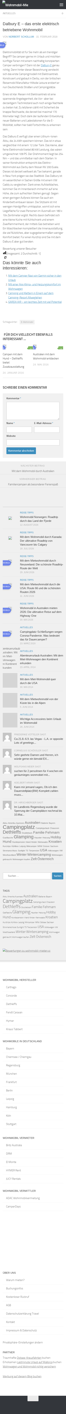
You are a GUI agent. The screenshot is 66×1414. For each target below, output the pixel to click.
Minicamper (31, 846)
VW (61, 850)
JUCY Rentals (13, 1178)
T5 (27, 850)
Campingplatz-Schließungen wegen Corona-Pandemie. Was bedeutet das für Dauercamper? (41, 635)
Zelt (34, 859)
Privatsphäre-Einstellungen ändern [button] (23, 1342)
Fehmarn (52, 832)
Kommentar (13, 398)
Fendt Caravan (14, 1012)
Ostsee (46, 846)
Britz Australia (14, 1145)
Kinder (34, 842)
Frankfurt (11, 1082)
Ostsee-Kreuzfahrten (29, 1357)
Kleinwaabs (43, 842)
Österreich (45, 859)
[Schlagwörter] (55, 505)
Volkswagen (53, 850)
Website (11, 436)
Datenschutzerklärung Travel (22, 1313)
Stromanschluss (10, 850)
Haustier (38, 838)
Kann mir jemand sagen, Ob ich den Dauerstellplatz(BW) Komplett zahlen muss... (36, 790)
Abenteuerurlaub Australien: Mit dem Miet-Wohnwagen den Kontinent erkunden (41, 659)
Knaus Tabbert (14, 1029)
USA (43, 850)
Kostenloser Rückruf (17, 1297)
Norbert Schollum (21, 36)
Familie (39, 832)
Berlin (9, 1090)
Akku (5, 823)
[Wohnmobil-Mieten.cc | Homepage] (19, 5)
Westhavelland (9, 855)
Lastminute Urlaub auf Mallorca (34, 1362)
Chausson (54, 828)
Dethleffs (12, 832)
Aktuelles (9, 13)
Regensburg (13, 1065)
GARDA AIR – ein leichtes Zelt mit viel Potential (35, 302)
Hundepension (18, 842)
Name (10, 423)
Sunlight (21, 850)
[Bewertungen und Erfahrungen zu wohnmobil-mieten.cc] (26, 950)
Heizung (46, 838)
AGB (8, 1305)
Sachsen (54, 846)
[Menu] (61, 4)
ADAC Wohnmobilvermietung (23, 1198)
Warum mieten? (15, 1280)
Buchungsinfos (14, 1288)
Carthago (11, 987)
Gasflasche (8, 838)
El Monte (11, 1162)
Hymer (10, 1020)
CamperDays (13, 1206)
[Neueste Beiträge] (10, 505)
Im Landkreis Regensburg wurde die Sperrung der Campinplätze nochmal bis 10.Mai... (38, 810)
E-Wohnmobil (27, 322)
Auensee (20, 823)
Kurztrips (7, 846)
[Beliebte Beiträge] (25, 505)
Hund (7, 841)
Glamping (24, 836)
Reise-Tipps (27, 512)
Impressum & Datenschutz (21, 1330)
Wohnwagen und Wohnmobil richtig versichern (29, 1366)
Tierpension (34, 850)
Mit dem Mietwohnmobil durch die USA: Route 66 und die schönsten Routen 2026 (40, 588)
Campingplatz (19, 827)
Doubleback (27, 833)
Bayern (52, 823)
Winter (21, 854)
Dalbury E (46, 65)
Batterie (44, 823)
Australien (33, 822)
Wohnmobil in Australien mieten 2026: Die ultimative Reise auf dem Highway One (41, 611)
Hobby (56, 837)
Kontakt (10, 1322)
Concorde (11, 995)
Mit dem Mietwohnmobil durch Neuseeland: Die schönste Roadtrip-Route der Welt (41, 564)
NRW (39, 846)
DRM (9, 1153)
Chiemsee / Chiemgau (18, 1057)
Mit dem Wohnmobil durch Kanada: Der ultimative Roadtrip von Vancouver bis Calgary (41, 540)
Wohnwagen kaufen (21, 859)
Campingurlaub (42, 828)
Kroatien (55, 841)
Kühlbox (15, 846)
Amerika (11, 823)
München (11, 1073)
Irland (28, 842)
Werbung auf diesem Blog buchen (22, 1376)
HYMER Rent (13, 1170)
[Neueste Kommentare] (40, 505)
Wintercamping (39, 854)
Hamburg (11, 1107)
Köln (8, 1115)
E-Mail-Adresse (43, 423)
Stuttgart (11, 1124)
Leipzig (22, 846)
